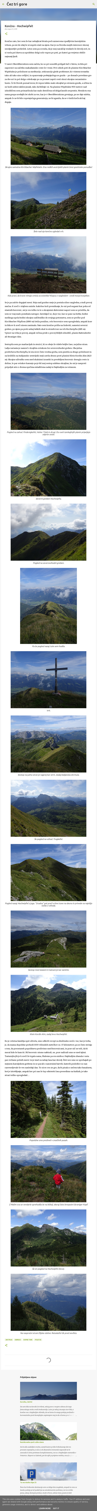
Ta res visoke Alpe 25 (28, 1482)
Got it (56, 1508)
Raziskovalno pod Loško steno (32, 1442)
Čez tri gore (17, 4)
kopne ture (28, 1340)
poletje (38, 1340)
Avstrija (9, 1340)
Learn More (45, 1508)
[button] (6, 34)
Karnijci (18, 1340)
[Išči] (30, 4)
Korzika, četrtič (26, 1402)
